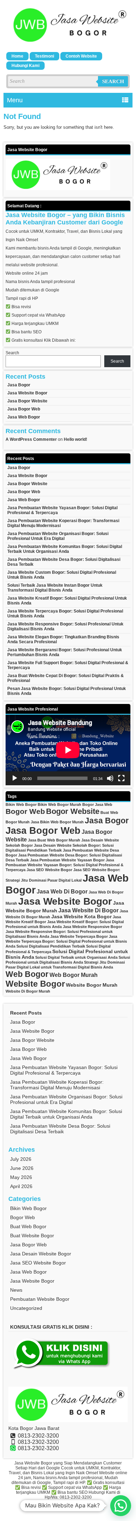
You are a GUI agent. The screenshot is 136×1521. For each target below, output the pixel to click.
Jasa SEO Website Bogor (49, 870)
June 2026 (21, 1168)
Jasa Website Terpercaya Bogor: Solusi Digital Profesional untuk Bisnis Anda (65, 613)
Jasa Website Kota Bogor (81, 916)
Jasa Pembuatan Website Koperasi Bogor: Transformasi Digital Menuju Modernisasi (63, 523)
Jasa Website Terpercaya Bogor (79, 936)
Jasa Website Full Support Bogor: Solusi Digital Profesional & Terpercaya (67, 665)
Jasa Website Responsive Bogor (92, 927)
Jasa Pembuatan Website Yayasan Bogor (67, 860)
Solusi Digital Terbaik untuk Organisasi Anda (76, 957)
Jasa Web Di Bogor (62, 891)
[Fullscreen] (121, 778)
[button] (120, 1505)
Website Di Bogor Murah (28, 991)
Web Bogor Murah (74, 975)
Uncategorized (26, 1308)
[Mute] (110, 778)
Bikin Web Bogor (21, 804)
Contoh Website (81, 56)
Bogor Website (72, 811)
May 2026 (21, 1177)
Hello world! (75, 439)
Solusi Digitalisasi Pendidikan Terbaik (50, 946)
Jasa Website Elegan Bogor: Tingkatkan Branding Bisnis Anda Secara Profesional (63, 639)
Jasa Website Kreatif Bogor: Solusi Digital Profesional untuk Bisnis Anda (67, 601)
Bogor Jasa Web (97, 804)
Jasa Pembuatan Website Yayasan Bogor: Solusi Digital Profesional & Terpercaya (62, 510)
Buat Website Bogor (32, 1235)
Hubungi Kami (25, 65)
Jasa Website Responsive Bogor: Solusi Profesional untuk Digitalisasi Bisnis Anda (65, 626)
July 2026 (20, 1159)
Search (113, 81)
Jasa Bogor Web (23, 409)
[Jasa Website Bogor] (68, 41)
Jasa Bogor (18, 385)
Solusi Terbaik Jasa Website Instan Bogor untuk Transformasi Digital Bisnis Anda (55, 588)
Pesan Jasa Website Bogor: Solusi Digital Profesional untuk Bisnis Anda (66, 691)
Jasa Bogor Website (27, 401)
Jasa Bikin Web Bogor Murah (57, 822)
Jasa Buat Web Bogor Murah (54, 840)
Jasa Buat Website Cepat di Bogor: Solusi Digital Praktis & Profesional (65, 678)
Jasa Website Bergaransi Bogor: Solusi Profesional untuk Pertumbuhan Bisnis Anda (64, 652)
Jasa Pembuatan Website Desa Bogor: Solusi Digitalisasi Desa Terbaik (63, 562)
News (16, 1290)
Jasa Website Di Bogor (88, 910)
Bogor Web (25, 811)
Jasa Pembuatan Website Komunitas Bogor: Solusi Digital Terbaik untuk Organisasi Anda (64, 549)
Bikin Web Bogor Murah (59, 804)
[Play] (14, 778)
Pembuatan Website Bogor (39, 1299)
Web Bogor (27, 974)
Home (17, 56)
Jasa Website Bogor (27, 393)
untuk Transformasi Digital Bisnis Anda (77, 967)
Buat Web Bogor (28, 1226)
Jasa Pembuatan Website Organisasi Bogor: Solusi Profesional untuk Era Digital (57, 536)
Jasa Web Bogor (23, 417)
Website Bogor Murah (92, 985)
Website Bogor (35, 983)
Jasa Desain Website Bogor (40, 1253)
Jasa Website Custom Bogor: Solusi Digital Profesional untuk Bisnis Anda (61, 575)
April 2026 (21, 1186)
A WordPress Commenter (31, 439)
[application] (68, 750)
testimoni (44, 56)
